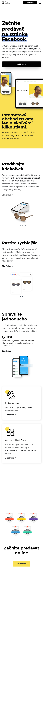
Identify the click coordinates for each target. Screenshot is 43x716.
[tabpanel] (22, 212)
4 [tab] (25, 225)
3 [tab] (22, 225)
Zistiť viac (6, 195)
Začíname (30, 3)
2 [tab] (20, 225)
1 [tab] (17, 225)
